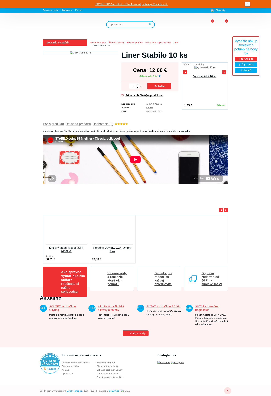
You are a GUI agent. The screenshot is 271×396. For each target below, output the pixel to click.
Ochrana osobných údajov (109, 370)
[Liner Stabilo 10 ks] (80, 52)
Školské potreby (116, 42)
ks (141, 86)
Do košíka (159, 86)
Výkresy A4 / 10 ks (204, 76)
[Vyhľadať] (151, 24)
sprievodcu (69, 291)
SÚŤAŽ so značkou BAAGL (163, 306)
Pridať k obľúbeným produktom (144, 95)
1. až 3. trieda (246, 59)
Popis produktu (53, 124)
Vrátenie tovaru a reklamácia (76, 362)
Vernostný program (105, 362)
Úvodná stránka (98, 42)
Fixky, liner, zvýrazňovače (158, 42)
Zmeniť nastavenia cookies (109, 377)
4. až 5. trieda (246, 64)
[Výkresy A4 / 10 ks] (204, 69)
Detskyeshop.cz (74, 391)
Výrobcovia (67, 373)
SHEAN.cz (114, 391)
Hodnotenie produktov (107, 373)
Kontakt (78, 10)
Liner (175, 42)
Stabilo (149, 107)
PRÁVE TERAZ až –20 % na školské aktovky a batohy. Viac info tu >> (132, 4)
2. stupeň (246, 70)
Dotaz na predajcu (78, 124)
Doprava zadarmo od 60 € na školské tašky (212, 278)
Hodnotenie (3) (103, 124)
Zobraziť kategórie (57, 42)
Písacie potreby (135, 42)
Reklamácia (66, 10)
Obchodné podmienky (107, 366)
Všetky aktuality (137, 333)
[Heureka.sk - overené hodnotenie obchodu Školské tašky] (50, 363)
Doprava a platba (50, 10)
